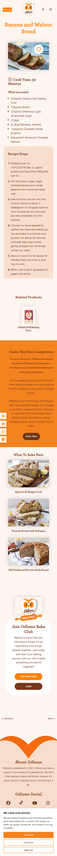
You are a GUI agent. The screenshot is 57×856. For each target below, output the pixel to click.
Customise (28, 842)
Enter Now (31, 436)
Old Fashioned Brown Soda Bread (28, 570)
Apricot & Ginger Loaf (28, 492)
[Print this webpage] (3, 423)
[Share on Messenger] (3, 439)
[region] (28, 832)
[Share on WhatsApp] (3, 431)
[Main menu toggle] (50, 9)
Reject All (28, 850)
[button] (43, 9)
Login (28, 686)
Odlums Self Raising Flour (28, 329)
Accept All (28, 835)
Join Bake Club (28, 676)
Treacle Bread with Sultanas (28, 531)
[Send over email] (3, 415)
